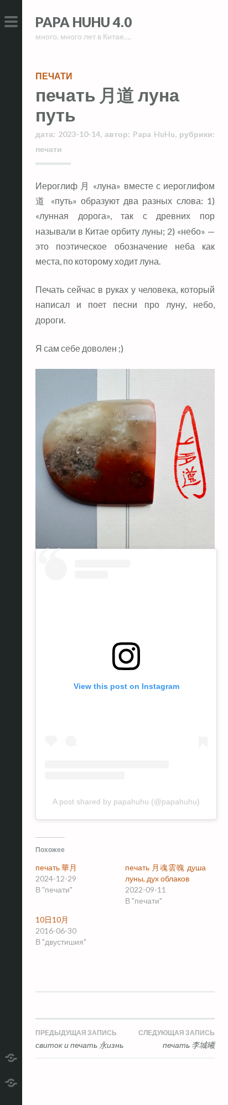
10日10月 (52, 919)
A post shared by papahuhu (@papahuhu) (126, 801)
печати (53, 75)
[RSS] (11, 1081)
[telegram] (11, 1056)
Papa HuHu (154, 134)
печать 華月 (56, 867)
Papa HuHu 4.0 (83, 22)
